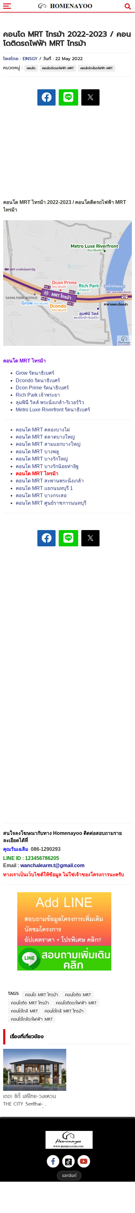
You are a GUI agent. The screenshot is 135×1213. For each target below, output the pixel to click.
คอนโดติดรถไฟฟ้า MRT (58, 68)
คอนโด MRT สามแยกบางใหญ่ (48, 444)
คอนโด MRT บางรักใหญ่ (42, 458)
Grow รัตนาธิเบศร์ (35, 373)
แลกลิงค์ (69, 1175)
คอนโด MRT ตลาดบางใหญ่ (45, 437)
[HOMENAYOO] (64, 6)
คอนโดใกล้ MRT (24, 1011)
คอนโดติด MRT (78, 995)
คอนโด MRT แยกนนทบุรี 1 (44, 488)
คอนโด (31, 68)
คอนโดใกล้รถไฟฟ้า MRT (96, 68)
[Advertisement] (67, 595)
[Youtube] (84, 1161)
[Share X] (90, 97)
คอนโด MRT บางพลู (37, 451)
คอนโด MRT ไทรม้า (41, 995)
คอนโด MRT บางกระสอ (41, 495)
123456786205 (42, 858)
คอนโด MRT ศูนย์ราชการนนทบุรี (51, 503)
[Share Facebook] (46, 97)
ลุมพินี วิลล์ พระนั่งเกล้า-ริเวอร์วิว (50, 402)
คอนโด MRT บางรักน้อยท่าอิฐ (47, 466)
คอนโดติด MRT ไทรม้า (30, 1003)
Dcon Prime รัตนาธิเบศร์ (42, 387)
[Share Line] (68, 97)
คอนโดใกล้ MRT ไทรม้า (64, 1011)
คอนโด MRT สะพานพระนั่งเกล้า (50, 480)
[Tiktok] (68, 1161)
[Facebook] (53, 1161)
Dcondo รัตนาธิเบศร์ (38, 380)
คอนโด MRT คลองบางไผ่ (43, 429)
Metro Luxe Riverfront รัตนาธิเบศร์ (53, 409)
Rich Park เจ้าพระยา (38, 395)
